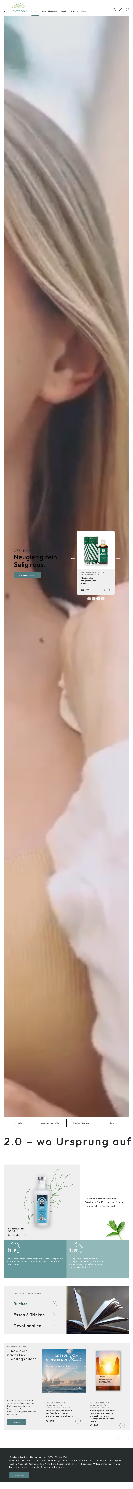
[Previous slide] (120, 1438)
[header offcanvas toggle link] (6, 11)
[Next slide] (127, 1438)
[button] (114, 9)
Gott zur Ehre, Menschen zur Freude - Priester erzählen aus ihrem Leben (59, 1413)
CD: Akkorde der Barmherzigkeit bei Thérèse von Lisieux (91, 581)
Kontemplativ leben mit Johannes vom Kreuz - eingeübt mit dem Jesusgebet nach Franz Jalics (102, 1416)
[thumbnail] (89, 598)
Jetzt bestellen (14, 1235)
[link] (96, 550)
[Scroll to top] (130, 1486)
